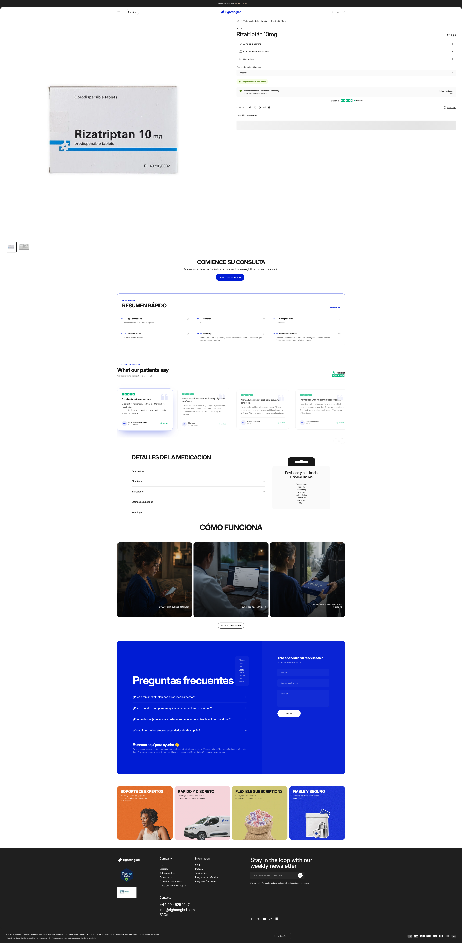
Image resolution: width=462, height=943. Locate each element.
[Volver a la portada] (237, 21)
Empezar (333, 307)
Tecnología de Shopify (150, 934)
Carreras (164, 869)
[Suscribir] (300, 875)
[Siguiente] (219, 135)
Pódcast (199, 869)
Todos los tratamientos (171, 881)
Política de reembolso (13, 938)
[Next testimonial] (342, 441)
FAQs (241, 669)
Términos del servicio (43, 938)
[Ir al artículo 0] (11, 247)
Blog (197, 864)
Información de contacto (72, 938)
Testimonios (201, 873)
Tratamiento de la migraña (255, 21)
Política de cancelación (88, 938)
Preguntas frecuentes (206, 881)
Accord (239, 28)
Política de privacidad (28, 938)
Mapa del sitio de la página (173, 885)
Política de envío (57, 938)
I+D (161, 864)
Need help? (451, 107)
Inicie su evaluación (231, 626)
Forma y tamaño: (248, 67)
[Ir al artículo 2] (24, 247)
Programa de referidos (206, 877)
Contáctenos (166, 877)
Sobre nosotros (167, 873)
